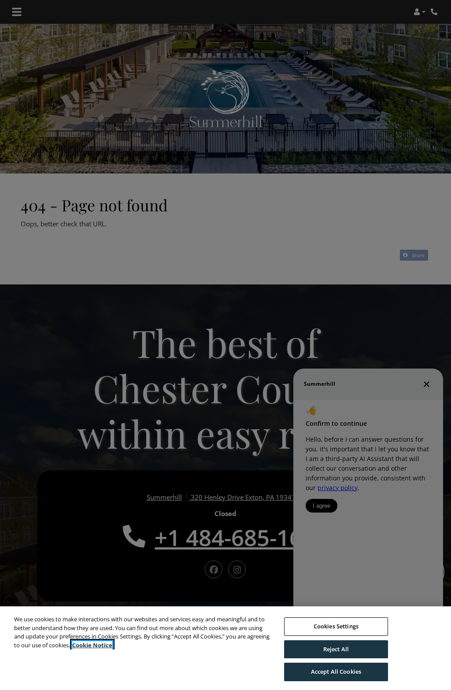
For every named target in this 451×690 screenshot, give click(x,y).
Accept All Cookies (336, 671)
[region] (225, 648)
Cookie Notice (92, 645)
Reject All (336, 649)
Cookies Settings (336, 626)
